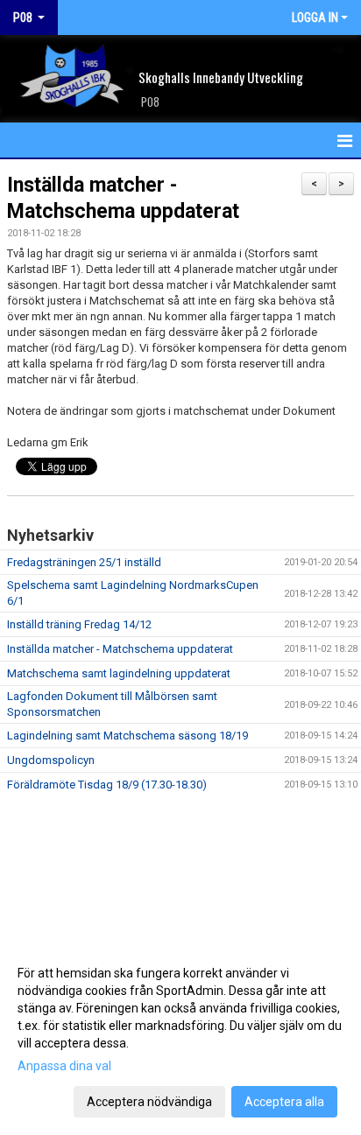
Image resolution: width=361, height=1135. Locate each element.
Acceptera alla (284, 1102)
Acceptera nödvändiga (149, 1102)
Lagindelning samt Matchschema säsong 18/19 (127, 735)
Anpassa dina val (64, 1066)
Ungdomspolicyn (51, 760)
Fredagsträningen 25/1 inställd (84, 562)
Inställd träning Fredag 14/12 (79, 624)
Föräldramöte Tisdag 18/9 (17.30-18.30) (107, 784)
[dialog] (180, 1036)
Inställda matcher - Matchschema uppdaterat (120, 648)
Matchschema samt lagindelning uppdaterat (118, 673)
